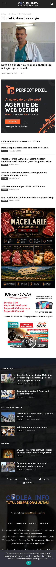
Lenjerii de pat (39, 543)
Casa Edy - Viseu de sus (35, 540)
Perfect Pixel (18, 533)
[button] (52, 4)
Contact (44, 524)
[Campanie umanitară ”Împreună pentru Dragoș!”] (8, 394)
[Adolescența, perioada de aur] (8, 431)
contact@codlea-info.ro (34, 513)
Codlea (4, 151)
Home (10, 524)
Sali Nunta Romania (18, 540)
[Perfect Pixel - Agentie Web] (28, 132)
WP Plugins (6, 540)
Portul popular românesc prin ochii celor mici (24, 148)
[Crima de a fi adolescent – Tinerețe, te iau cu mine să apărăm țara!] (8, 417)
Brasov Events (48, 537)
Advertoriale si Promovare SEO (31, 537)
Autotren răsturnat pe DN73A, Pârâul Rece (23, 186)
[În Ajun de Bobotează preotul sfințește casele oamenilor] (8, 467)
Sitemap (33, 524)
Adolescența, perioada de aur (32, 427)
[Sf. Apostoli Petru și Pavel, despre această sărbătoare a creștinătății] (8, 453)
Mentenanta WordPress (33, 533)
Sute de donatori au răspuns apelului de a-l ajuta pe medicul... (26, 66)
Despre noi (21, 524)
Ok (28, 563)
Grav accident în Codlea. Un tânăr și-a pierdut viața (27, 197)
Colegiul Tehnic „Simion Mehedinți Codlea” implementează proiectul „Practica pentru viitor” (34, 378)
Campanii (28, 61)
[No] (52, 558)
